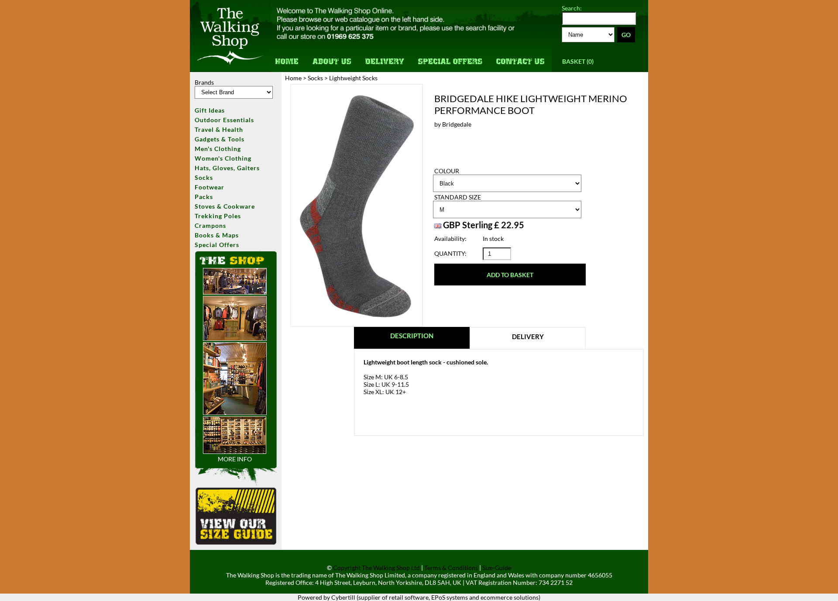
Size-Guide (496, 567)
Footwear (209, 187)
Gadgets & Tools (219, 139)
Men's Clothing (218, 148)
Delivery (385, 56)
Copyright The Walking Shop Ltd (376, 567)
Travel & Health (219, 129)
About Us (332, 56)
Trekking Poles (218, 216)
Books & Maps (217, 235)
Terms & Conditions (451, 567)
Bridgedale (456, 124)
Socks (204, 177)
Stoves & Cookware (225, 206)
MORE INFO (235, 459)
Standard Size (457, 197)
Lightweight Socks (353, 78)
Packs (204, 196)
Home (288, 56)
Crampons (210, 225)
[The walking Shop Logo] (230, 68)
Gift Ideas (210, 110)
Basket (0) (578, 61)
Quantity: (450, 253)
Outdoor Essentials (224, 120)
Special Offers (450, 56)
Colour (446, 171)
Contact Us (520, 56)
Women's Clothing (223, 158)
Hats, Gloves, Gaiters (227, 168)
